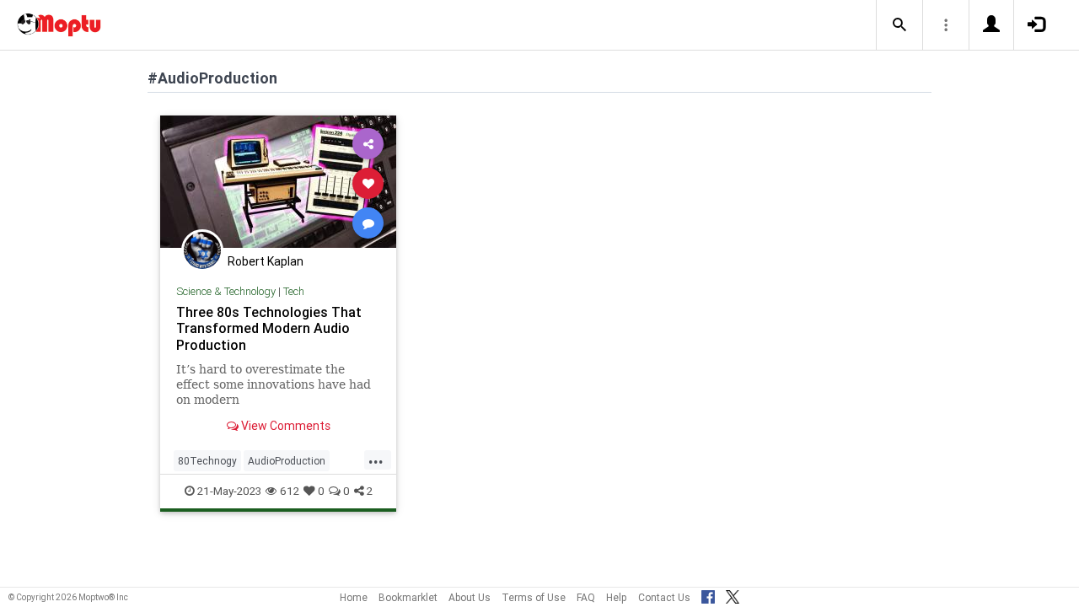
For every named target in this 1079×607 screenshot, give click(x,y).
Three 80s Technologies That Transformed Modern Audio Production (269, 328)
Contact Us (664, 597)
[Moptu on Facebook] (708, 594)
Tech (293, 291)
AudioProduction (286, 460)
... (376, 459)
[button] (899, 25)
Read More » (278, 182)
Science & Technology (226, 291)
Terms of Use (534, 597)
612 (289, 490)
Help (616, 597)
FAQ (586, 597)
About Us (469, 597)
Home (354, 597)
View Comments (284, 425)
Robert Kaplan (265, 261)
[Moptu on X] (732, 594)
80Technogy (207, 460)
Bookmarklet (408, 597)
